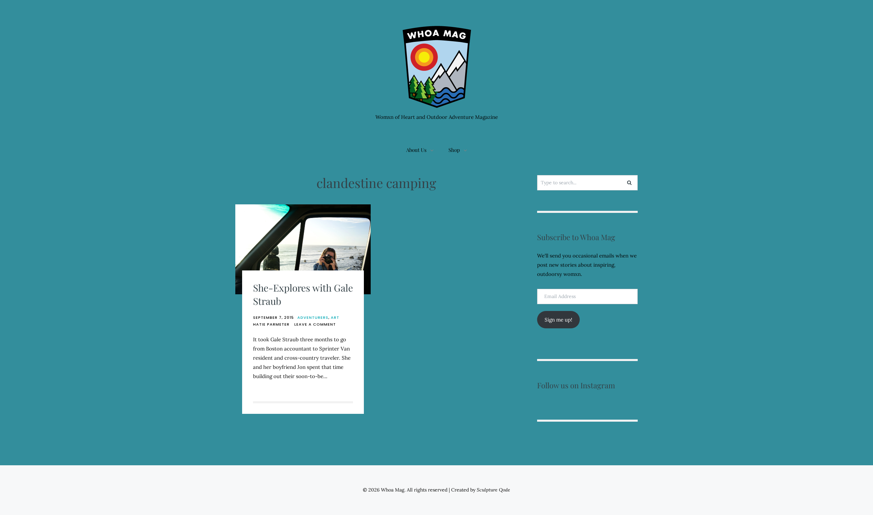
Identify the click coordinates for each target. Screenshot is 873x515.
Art (335, 317)
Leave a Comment (315, 324)
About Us (416, 149)
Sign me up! (558, 319)
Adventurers (312, 317)
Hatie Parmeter (271, 324)
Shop (454, 149)
